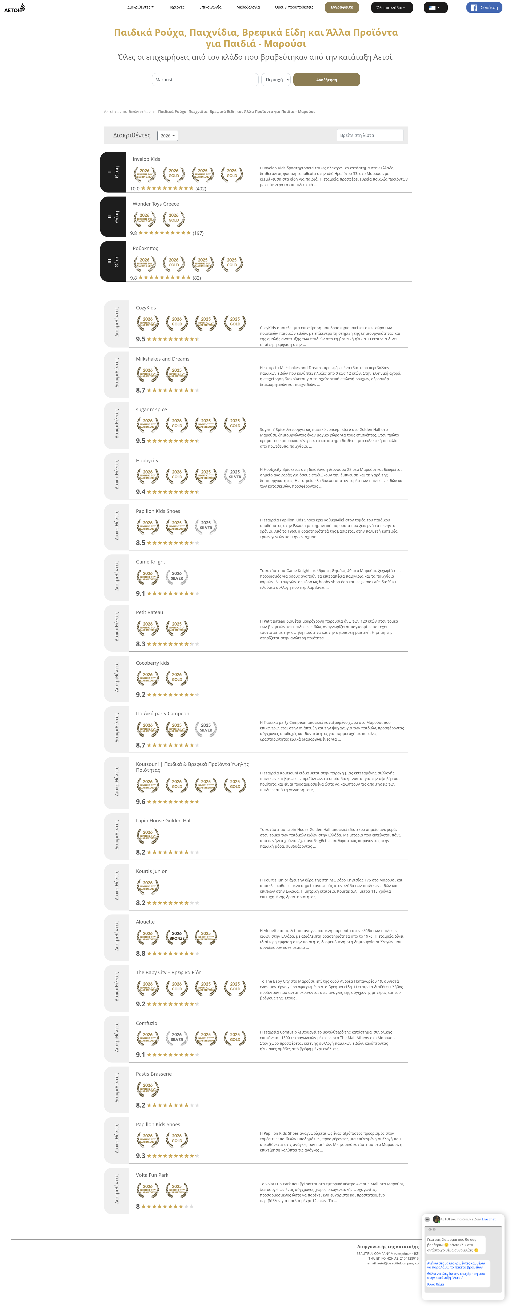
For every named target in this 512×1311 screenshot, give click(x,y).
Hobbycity (147, 460)
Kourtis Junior (151, 871)
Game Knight (150, 561)
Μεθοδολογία (248, 7)
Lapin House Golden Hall (164, 820)
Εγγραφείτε (342, 7)
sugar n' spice (151, 409)
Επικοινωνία (210, 7)
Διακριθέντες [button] (138, 7)
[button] (436, 7)
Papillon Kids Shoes (158, 511)
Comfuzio (146, 1023)
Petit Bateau (149, 612)
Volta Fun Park (152, 1175)
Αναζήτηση (326, 79)
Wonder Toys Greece (156, 204)
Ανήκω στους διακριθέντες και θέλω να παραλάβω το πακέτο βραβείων (456, 1265)
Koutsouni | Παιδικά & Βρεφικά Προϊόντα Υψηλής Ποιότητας (192, 767)
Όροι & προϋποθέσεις (294, 7)
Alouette (145, 921)
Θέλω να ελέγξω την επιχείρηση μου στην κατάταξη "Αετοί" (456, 1275)
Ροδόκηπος (145, 248)
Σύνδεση (489, 7)
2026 (166, 136)
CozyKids (146, 307)
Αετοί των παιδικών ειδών (127, 111)
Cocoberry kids (152, 663)
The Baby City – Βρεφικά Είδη (169, 972)
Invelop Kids (146, 159)
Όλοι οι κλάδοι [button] (389, 7)
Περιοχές (177, 7)
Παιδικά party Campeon (162, 713)
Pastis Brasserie (154, 1074)
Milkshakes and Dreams (163, 359)
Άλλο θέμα (435, 1284)
